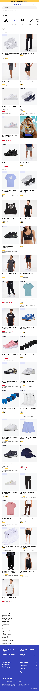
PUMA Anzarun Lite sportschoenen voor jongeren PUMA (10, 54)
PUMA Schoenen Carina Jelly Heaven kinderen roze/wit (9, 136)
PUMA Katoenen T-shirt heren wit (9, 597)
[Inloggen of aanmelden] (33, 4)
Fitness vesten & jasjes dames (7, 630)
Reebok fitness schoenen (6, 643)
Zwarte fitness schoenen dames (8, 642)
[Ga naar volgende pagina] (24, 608)
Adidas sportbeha (5, 621)
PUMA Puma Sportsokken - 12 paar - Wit (10, 546)
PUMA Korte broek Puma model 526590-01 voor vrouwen (28, 547)
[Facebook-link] (3, 667)
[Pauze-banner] (34, 1)
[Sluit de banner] (36, 1)
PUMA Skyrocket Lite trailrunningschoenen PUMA (8, 246)
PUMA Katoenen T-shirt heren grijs (9, 273)
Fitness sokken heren (6, 628)
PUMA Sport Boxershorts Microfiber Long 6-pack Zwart (27, 355)
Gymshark (30, 24)
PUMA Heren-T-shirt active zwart (26, 218)
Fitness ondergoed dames (7, 618)
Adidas (6, 24)
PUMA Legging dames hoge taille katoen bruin (27, 519)
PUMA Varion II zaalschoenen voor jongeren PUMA (27, 328)
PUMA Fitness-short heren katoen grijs (28, 162)
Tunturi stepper (5, 631)
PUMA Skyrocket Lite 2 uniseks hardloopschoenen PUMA (8, 464)
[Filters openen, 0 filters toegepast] (3, 29)
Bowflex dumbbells (5, 619)
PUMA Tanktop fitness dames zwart (27, 571)
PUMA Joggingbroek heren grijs (8, 299)
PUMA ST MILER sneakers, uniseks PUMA (10, 381)
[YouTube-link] (5, 667)
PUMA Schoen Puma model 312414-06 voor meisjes (10, 355)
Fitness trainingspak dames (7, 636)
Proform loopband (5, 627)
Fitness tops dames (5, 616)
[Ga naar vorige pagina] (15, 608)
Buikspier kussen (5, 622)
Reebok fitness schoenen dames (8, 640)
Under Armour (22, 24)
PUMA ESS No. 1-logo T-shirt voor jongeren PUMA (9, 191)
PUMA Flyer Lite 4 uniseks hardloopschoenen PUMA (7, 163)
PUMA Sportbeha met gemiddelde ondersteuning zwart (9, 219)
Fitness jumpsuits (5, 625)
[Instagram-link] (7, 667)
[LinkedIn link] (9, 667)
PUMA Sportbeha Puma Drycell (26, 245)
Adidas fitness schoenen (6, 634)
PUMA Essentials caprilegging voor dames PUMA (27, 493)
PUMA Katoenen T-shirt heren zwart (9, 327)
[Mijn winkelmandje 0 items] (36, 4)
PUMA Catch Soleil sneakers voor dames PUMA (27, 382)
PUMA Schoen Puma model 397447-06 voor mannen (10, 493)
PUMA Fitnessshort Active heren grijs (10, 81)
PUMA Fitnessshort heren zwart (26, 273)
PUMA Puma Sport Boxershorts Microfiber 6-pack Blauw (8, 409)
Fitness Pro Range (5, 637)
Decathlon (14, 24)
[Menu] (3, 4)
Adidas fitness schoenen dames (8, 639)
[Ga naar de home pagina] (18, 4)
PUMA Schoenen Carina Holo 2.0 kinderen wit (9, 107)
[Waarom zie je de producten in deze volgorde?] (2, 32)
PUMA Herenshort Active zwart (26, 81)
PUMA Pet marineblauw (25, 463)
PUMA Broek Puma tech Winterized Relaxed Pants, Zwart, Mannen (9, 572)
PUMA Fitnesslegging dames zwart (27, 53)
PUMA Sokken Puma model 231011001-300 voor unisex (28, 409)
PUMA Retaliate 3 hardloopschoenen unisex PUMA (10, 438)
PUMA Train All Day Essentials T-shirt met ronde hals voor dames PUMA (27, 300)
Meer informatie (28, 135)
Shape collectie (5, 633)
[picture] (10, 43)
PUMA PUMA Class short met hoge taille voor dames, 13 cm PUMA (28, 438)
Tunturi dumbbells (5, 624)
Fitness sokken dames (6, 615)
